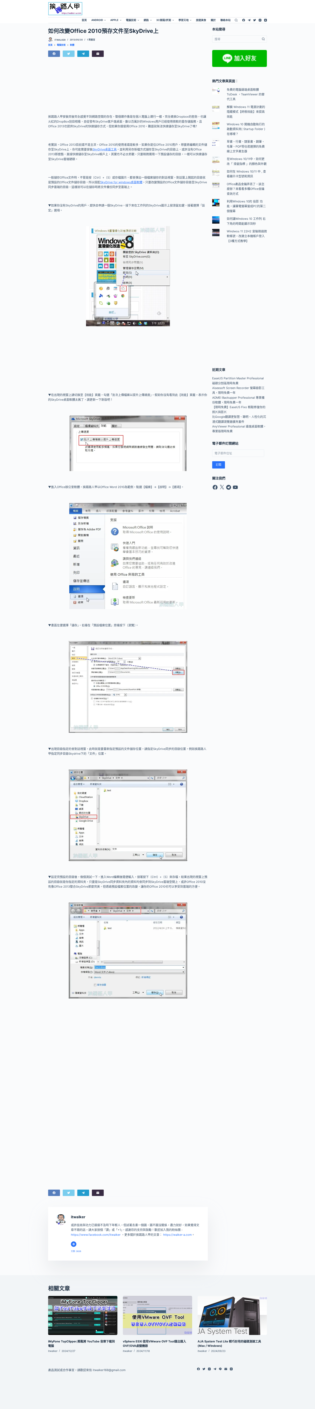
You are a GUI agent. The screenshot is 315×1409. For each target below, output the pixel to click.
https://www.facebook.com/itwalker (95, 1234)
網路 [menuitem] (146, 20)
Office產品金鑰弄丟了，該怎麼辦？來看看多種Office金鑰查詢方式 (245, 189)
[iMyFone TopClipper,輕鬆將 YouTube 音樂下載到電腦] (82, 1315)
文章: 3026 (76, 1251)
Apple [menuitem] (114, 20)
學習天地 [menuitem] (183, 20)
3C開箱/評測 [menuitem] (163, 20)
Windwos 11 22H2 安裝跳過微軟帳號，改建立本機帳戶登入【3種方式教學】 (247, 236)
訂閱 (218, 464)
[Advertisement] (187, 8)
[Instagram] (260, 20)
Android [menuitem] (97, 20)
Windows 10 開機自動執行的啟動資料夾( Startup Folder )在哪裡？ (246, 129)
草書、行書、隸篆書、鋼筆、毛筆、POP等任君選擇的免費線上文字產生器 (246, 146)
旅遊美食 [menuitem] (201, 20)
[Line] (220, 1369)
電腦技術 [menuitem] (131, 20)
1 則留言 (91, 39)
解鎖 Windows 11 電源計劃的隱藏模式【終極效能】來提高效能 (246, 111)
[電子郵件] (98, 54)
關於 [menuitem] (213, 20)
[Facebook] (243, 20)
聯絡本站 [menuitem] (225, 20)
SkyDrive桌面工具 (105, 149)
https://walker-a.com (177, 1234)
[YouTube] (265, 20)
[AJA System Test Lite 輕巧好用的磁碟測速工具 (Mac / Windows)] (232, 1315)
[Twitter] (254, 20)
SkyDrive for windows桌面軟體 (121, 182)
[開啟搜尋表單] (236, 20)
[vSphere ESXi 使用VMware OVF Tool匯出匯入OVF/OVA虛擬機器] (157, 1315)
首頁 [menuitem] (84, 20)
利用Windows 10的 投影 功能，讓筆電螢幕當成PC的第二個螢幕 (246, 206)
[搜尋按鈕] (263, 39)
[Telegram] (249, 20)
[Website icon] (73, 1244)
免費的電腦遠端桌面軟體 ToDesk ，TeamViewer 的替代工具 (246, 94)
